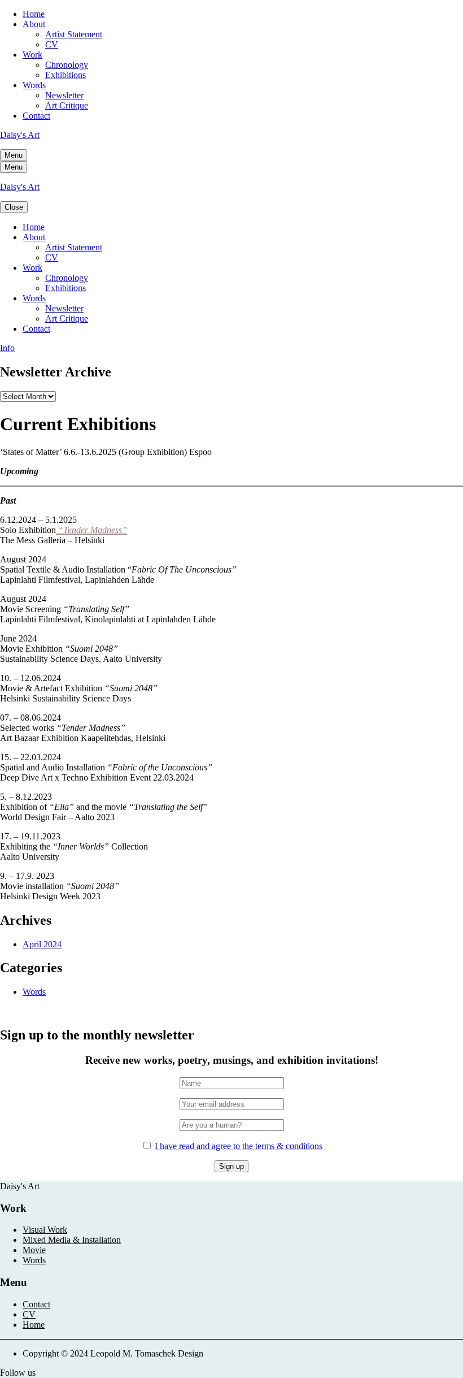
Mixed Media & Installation (72, 1240)
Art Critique (66, 105)
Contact (36, 115)
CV (51, 44)
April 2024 (42, 944)
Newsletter (64, 95)
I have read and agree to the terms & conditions (238, 1146)
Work (32, 54)
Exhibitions (65, 75)
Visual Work (45, 1229)
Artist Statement (73, 34)
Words (34, 85)
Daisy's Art (20, 135)
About (34, 24)
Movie (34, 1250)
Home (34, 14)
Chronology (66, 65)
